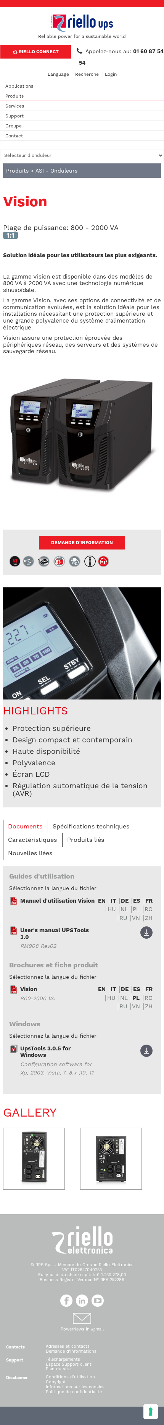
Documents (25, 826)
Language (58, 74)
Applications (19, 86)
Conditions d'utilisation (70, 1376)
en (102, 901)
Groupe (13, 126)
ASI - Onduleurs (56, 171)
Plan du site (58, 1368)
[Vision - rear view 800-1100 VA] (34, 1159)
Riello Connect (38, 51)
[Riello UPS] (82, 23)
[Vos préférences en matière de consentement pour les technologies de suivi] (150, 1411)
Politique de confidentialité (74, 1391)
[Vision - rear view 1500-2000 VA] (111, 1159)
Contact (14, 136)
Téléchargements (63, 1359)
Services (14, 106)
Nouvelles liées (30, 853)
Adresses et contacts (68, 1346)
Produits (14, 96)
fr (149, 901)
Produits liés (85, 839)
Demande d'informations (71, 1351)
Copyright (56, 1381)
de (125, 901)
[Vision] (82, 438)
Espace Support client (69, 1364)
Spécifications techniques (91, 826)
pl (136, 998)
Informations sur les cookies (75, 1386)
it (113, 901)
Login (111, 74)
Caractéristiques (32, 839)
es (136, 901)
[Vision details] (82, 643)
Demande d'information (82, 542)
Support (14, 116)
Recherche (87, 74)
